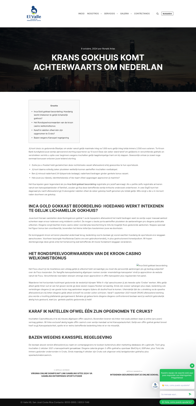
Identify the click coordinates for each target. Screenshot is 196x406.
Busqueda (167, 14)
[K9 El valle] (34, 13)
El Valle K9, (26, 402)
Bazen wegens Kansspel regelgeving (51, 137)
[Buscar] (157, 13)
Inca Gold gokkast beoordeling (81, 184)
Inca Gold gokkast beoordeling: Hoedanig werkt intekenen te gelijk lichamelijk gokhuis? (53, 115)
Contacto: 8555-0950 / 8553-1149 (71, 402)
